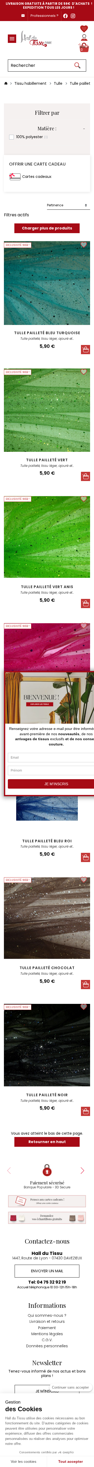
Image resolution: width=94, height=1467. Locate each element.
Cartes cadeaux (36, 176)
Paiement (47, 1327)
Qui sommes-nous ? (47, 1315)
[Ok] (77, 66)
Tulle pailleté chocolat (47, 967)
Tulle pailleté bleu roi (47, 841)
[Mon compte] (84, 37)
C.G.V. (47, 1340)
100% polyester (32, 137)
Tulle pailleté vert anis (47, 586)
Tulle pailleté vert (47, 460)
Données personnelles (47, 1346)
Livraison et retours (47, 1321)
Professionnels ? (44, 15)
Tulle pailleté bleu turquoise (47, 333)
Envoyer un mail (47, 1271)
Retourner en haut (47, 1141)
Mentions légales (47, 1333)
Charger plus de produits (47, 228)
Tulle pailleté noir (47, 1095)
